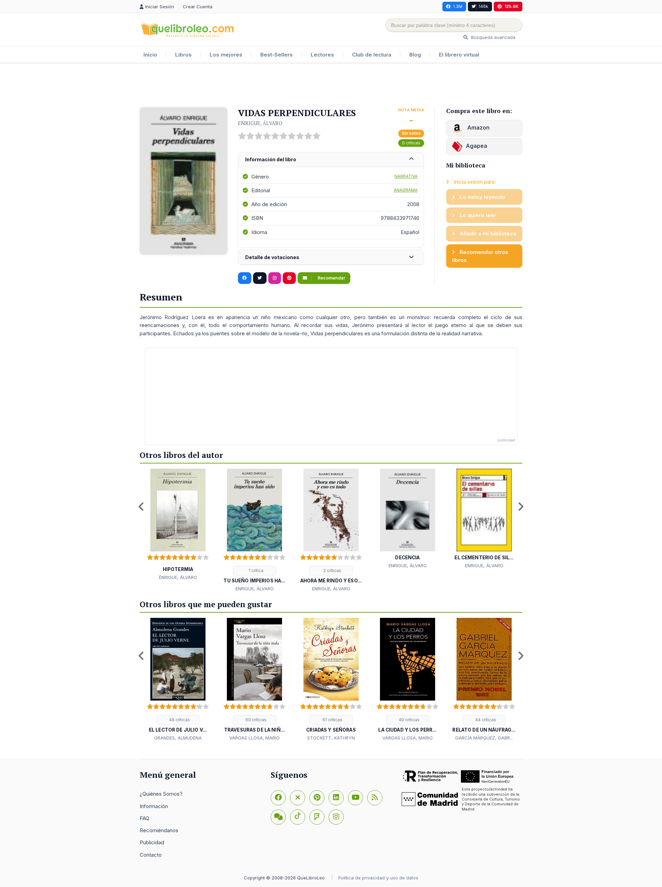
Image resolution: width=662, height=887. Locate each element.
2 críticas (331, 570)
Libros (183, 54)
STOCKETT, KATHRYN (331, 738)
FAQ (144, 818)
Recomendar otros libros (480, 256)
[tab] (331, 159)
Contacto (151, 855)
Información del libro (270, 159)
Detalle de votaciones (272, 257)
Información (154, 806)
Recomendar (331, 278)
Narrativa (406, 176)
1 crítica (255, 570)
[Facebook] (278, 797)
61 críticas (331, 719)
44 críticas (485, 719)
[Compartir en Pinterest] (289, 278)
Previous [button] (141, 506)
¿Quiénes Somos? (161, 794)
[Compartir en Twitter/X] (260, 278)
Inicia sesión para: (474, 182)
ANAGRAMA (406, 190)
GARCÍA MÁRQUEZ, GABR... (484, 738)
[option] (178, 525)
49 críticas (179, 719)
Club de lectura (371, 54)
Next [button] (520, 506)
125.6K (511, 6)
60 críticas (255, 719)
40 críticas (409, 719)
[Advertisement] (331, 85)
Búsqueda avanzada (492, 37)
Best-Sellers (276, 54)
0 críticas (411, 142)
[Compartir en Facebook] (244, 278)
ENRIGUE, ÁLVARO (260, 123)
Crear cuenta (197, 6)
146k (483, 6)
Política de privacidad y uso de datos (378, 877)
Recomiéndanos (159, 830)
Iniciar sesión (160, 6)
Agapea (476, 145)
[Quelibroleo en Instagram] (274, 278)
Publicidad (152, 842)
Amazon (478, 127)
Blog (415, 54)
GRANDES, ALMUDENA (178, 738)
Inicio (150, 54)
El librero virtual (459, 54)
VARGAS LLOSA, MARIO (254, 738)
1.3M (457, 6)
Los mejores (226, 54)
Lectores (322, 54)
